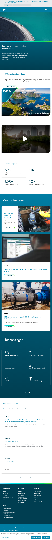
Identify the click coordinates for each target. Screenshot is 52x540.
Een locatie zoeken (7, 515)
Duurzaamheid (21, 493)
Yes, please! (8, 5)
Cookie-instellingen (5, 537)
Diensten (5, 499)
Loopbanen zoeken (38, 493)
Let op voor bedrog (38, 501)
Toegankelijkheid (37, 495)
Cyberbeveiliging (21, 502)
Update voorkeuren (27, 527)
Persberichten (12, 408)
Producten (5, 495)
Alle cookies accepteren (36, 537)
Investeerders (21, 495)
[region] (26, 536)
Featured (5, 408)
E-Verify (35, 499)
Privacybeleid (18, 527)
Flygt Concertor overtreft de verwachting (8, 215)
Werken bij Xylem (37, 491)
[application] (26, 139)
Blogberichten (20, 408)
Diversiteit (36, 497)
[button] (26, 139)
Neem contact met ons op (8, 517)
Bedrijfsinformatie (22, 500)
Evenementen (28, 408)
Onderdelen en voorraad (8, 497)
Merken (4, 491)
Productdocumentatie (7, 508)
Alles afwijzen (46, 537)
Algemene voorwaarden (8, 527)
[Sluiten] (50, 533)
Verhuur (4, 501)
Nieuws (19, 491)
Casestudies (5, 510)
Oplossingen (5, 493)
